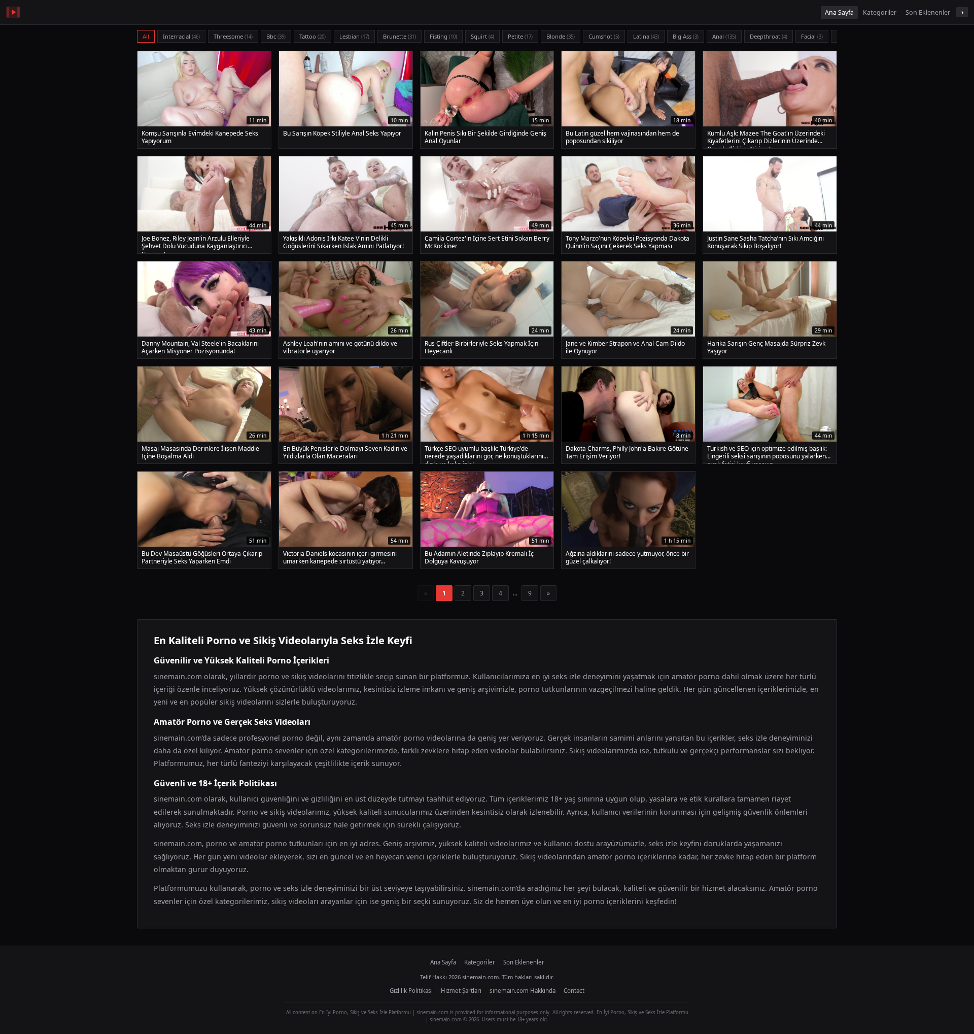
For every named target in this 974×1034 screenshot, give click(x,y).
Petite (520, 36)
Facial (812, 36)
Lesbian (354, 36)
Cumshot (603, 36)
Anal (724, 36)
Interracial (181, 36)
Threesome (233, 36)
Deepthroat (768, 36)
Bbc (276, 36)
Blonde (560, 36)
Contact (574, 990)
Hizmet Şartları (461, 990)
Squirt (482, 36)
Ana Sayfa (839, 12)
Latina (646, 36)
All (146, 36)
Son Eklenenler (928, 12)
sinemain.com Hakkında (522, 990)
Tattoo (312, 36)
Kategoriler (879, 12)
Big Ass (686, 36)
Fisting (443, 36)
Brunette (399, 36)
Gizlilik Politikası (411, 990)
